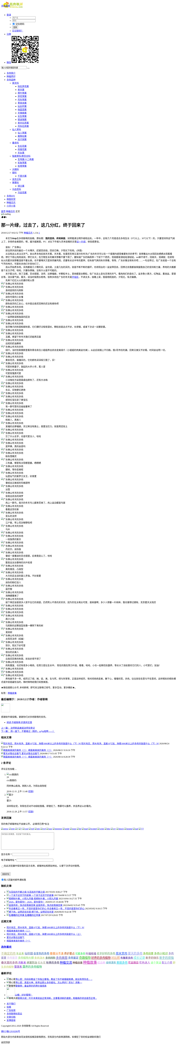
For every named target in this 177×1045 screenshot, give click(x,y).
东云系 (20, 953)
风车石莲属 (23, 126)
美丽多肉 (121, 962)
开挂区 (75, 277)
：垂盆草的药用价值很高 (30, 986)
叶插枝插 (91, 953)
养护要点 (69, 953)
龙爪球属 (22, 139)
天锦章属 (22, 113)
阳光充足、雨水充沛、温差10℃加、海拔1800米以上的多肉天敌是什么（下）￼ (120, 743)
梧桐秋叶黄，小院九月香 (46, 898)
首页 (3, 211)
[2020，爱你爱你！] (17, 902)
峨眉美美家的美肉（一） (40, 757)
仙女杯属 (22, 106)
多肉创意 (148, 953)
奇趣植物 (85, 957)
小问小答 (11, 206)
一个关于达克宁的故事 (43, 895)
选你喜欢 (6, 946)
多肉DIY (11, 196)
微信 (9, 62)
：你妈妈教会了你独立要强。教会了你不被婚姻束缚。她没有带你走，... (53, 979)
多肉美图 (61, 957)
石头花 (42, 962)
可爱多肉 (80, 953)
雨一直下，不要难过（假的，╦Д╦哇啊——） (28, 731)
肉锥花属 (22, 149)
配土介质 (167, 962)
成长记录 (139, 957)
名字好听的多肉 (106, 953)
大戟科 (15, 169)
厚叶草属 (22, 93)
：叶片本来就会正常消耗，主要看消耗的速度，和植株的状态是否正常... (57, 998)
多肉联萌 (5, 6)
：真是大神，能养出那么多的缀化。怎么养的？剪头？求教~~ (48, 982)
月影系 (22, 962)
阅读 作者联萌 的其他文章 (19, 722)
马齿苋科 (16, 189)
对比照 (115, 957)
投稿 (9, 1007)
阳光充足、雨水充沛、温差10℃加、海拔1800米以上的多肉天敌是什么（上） (44, 934)
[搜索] (28, 68)
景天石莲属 (23, 123)
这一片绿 (81, 242)
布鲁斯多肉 (126, 957)
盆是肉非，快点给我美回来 (49, 905)
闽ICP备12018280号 (10, 1031)
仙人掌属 (22, 133)
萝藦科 (15, 182)
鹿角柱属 (22, 136)
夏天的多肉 (135, 953)
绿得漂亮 (111, 962)
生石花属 (22, 146)
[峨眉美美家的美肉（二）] (14, 750)
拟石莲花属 (23, 86)
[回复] (31, 791)
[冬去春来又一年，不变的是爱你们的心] (27, 908)
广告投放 (11, 1010)
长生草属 (22, 116)
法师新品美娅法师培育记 (18, 728)
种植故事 (12, 693)
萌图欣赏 (11, 199)
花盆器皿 (133, 962)
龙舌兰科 (16, 179)
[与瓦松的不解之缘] (17, 892)
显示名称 (6, 854)
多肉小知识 (161, 953)
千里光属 (22, 176)
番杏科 (15, 143)
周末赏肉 (121, 953)
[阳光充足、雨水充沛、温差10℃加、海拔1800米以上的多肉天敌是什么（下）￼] (41, 743)
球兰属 (21, 186)
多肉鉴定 (73, 957)
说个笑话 (156, 962)
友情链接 (11, 1020)
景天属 (21, 90)
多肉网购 (50, 957)
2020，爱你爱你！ (36, 902)
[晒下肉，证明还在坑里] (19, 912)
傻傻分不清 (57, 953)
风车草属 (22, 99)
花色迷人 (144, 962)
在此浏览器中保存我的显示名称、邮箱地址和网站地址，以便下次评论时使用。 (42, 866)
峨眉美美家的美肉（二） (40, 750)
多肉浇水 (39, 957)
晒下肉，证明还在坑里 (43, 912)
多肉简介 (11, 73)
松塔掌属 (22, 166)
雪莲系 (18, 966)
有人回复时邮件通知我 (15, 880)
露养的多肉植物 (32, 966)
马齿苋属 (22, 192)
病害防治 (32, 962)
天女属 (21, 153)
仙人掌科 (16, 129)
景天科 (15, 83)
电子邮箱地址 (8, 860)
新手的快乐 (152, 957)
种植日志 (11, 202)
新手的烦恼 (166, 957)
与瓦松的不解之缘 (36, 892)
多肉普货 (12, 957)
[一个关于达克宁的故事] (19, 895)
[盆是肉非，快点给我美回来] (21, 905)
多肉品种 (11, 80)
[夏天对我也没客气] (11, 753)
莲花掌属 (22, 96)
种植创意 (78, 962)
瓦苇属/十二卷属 (26, 159)
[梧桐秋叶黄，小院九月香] (20, 898)
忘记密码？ (17, 31)
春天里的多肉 (9, 962)
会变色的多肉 (41, 953)
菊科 (14, 172)
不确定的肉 (8, 953)
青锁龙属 (22, 103)
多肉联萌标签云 (14, 1013)
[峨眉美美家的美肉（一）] (14, 757)
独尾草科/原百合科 (21, 156)
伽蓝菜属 (22, 109)
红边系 (101, 962)
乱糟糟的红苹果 (32, 915)
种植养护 (11, 76)
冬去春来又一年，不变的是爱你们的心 (66, 908)
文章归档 (11, 1017)
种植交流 (66, 962)
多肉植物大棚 (26, 957)
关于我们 (11, 1004)
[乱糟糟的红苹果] (16, 915)
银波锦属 (22, 119)
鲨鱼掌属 (22, 163)
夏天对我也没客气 (30, 753)
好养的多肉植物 (101, 957)
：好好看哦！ (24, 995)
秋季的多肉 (52, 962)
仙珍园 (29, 953)
